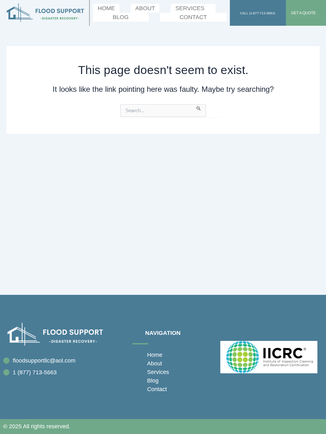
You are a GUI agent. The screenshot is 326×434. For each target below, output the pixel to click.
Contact (193, 17)
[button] (193, 8)
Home (106, 8)
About (145, 8)
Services (189, 8)
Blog (121, 17)
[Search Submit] (198, 107)
